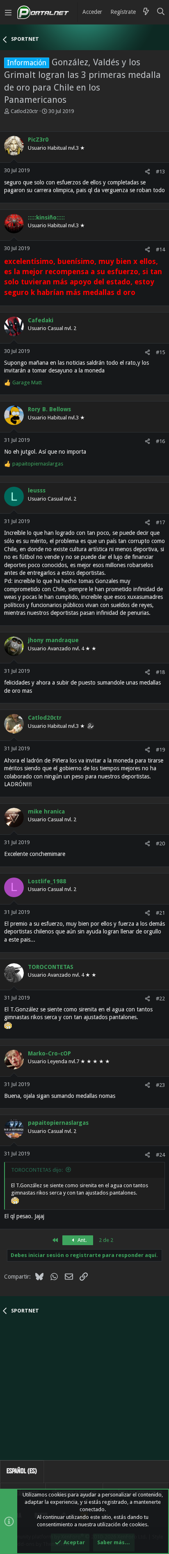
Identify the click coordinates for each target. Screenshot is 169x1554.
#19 (160, 750)
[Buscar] (161, 12)
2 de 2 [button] (106, 1240)
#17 (160, 522)
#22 (160, 998)
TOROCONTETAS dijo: (37, 1170)
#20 (160, 843)
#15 (160, 352)
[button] (8, 12)
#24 (160, 1155)
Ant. (81, 1240)
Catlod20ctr (24, 111)
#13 (160, 171)
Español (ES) (22, 1471)
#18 (160, 672)
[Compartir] (147, 171)
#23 (160, 1085)
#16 (160, 441)
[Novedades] (146, 12)
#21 (160, 913)
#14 (160, 249)
